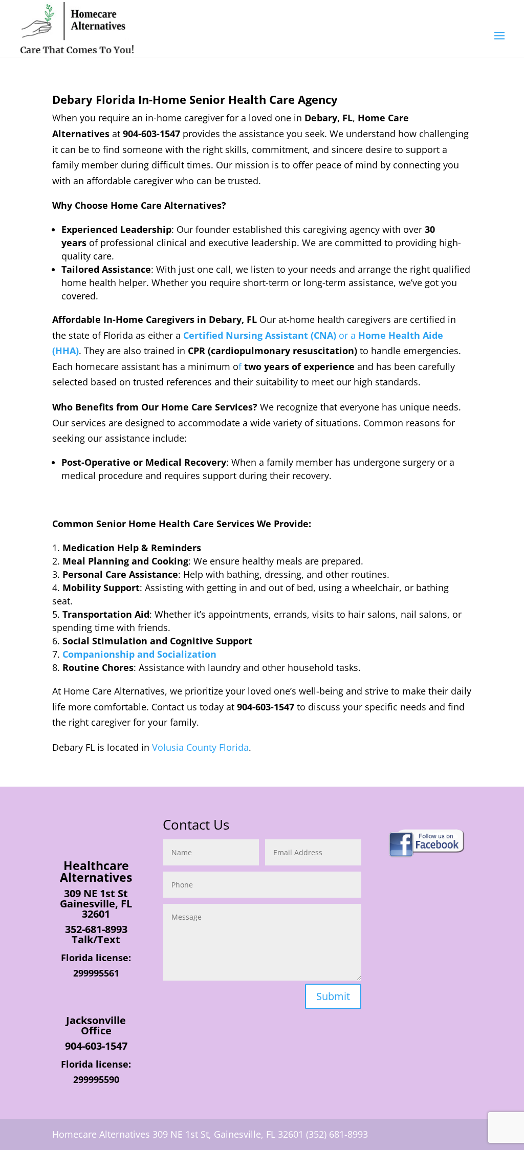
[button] (499, 42)
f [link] (241, 366)
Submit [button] (333, 996)
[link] (77, 27)
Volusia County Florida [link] (200, 747)
